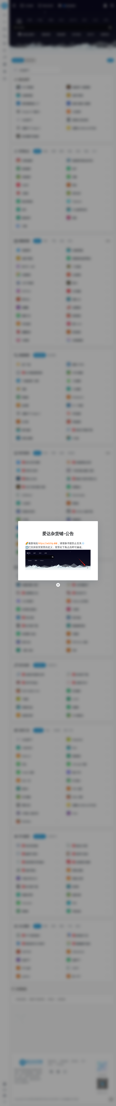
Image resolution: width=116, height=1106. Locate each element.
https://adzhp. (47, 543)
